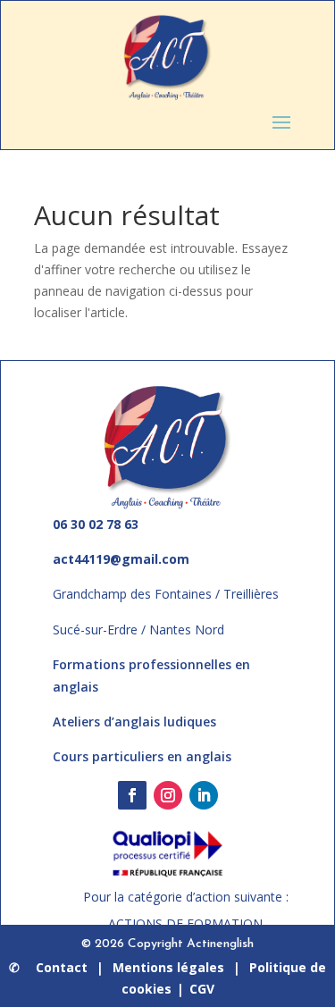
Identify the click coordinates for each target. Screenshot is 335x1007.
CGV (201, 988)
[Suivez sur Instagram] (168, 795)
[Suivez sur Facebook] (132, 795)
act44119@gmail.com (121, 558)
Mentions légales (168, 967)
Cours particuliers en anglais (142, 756)
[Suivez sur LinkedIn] (203, 795)
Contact (62, 967)
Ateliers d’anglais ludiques (134, 721)
